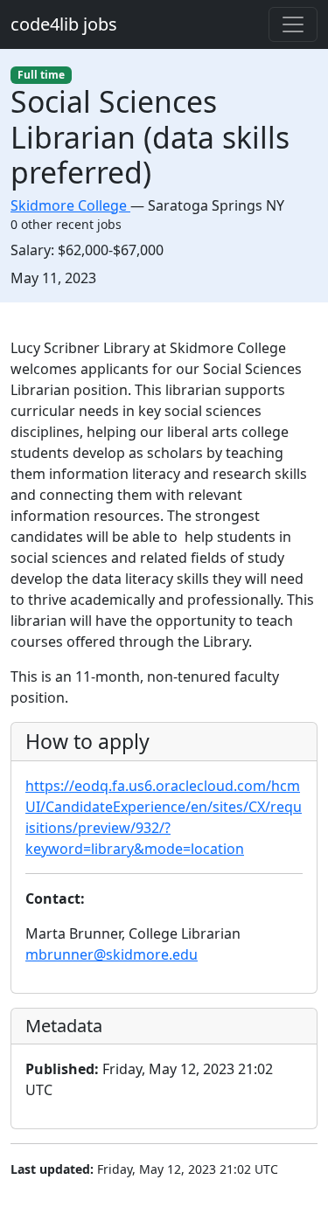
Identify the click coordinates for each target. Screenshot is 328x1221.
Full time (41, 74)
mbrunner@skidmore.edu (111, 954)
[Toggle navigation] (293, 24)
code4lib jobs (63, 24)
